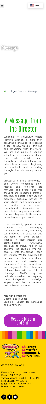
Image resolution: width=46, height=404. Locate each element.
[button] (2, 6)
